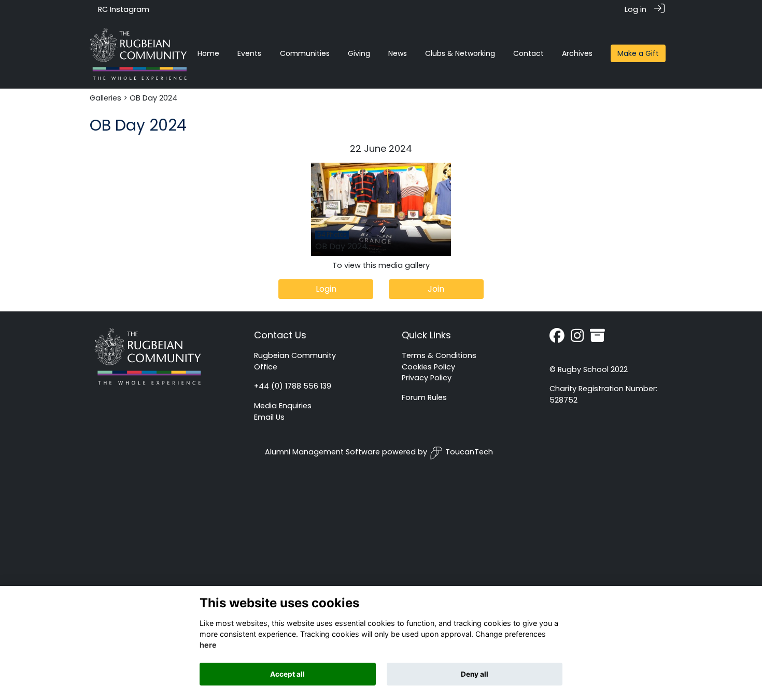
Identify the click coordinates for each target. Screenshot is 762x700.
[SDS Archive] (597, 338)
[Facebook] (557, 338)
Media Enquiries (283, 406)
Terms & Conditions (439, 355)
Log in (635, 9)
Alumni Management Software (322, 452)
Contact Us (280, 334)
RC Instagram (123, 9)
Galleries (105, 98)
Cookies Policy (428, 367)
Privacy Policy (426, 378)
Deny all (474, 674)
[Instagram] (577, 338)
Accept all (287, 674)
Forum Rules (424, 397)
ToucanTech (469, 452)
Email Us (269, 417)
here (208, 645)
